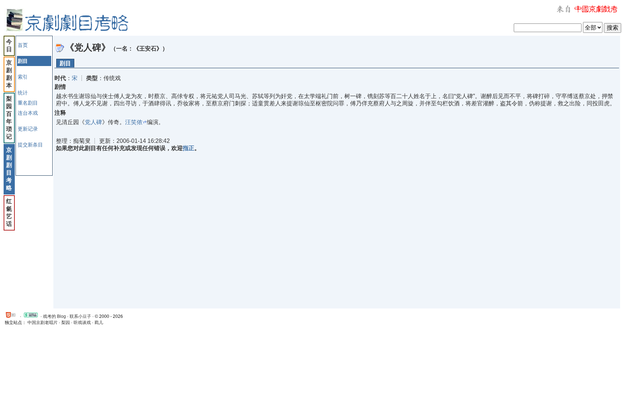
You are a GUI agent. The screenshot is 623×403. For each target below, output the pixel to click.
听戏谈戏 (82, 322)
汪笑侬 (133, 122)
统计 (23, 93)
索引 (23, 77)
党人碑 (93, 122)
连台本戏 (28, 113)
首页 (23, 45)
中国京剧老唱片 (42, 322)
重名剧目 (28, 103)
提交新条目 (30, 145)
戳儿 (98, 322)
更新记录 (28, 129)
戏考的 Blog (54, 316)
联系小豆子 (80, 316)
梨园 (65, 322)
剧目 (65, 63)
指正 (188, 148)
